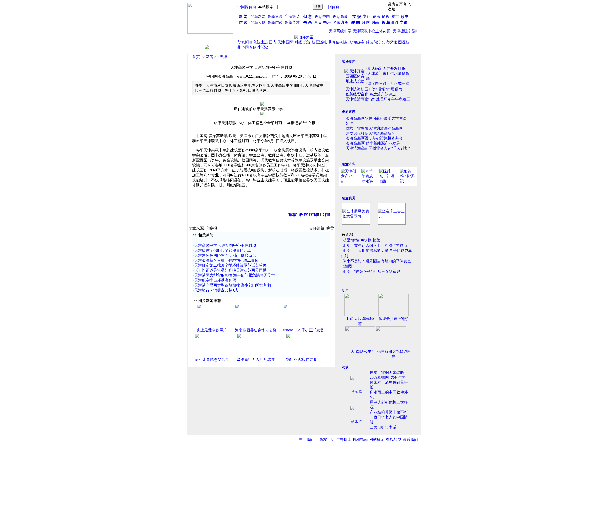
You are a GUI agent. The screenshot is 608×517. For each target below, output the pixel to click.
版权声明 (327, 439)
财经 (298, 42)
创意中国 (322, 16)
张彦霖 (356, 392)
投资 (307, 42)
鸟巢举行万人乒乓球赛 (256, 359)
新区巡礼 (319, 42)
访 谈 (243, 22)
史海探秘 (389, 42)
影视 (386, 16)
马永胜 (356, 421)
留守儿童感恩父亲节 (212, 359)
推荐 (292, 215)
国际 (290, 42)
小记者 (263, 47)
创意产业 (348, 164)
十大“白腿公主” (360, 351)
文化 (366, 16)
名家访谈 (340, 22)
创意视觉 (348, 198)
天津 (281, 42)
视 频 (386, 22)
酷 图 (356, 22)
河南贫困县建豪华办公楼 (256, 330)
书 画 (307, 22)
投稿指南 (360, 439)
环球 (366, 22)
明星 (345, 290)
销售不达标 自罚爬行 (303, 359)
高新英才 (293, 22)
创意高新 (341, 16)
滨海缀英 (292, 16)
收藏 (303, 215)
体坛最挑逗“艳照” (393, 319)
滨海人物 (258, 22)
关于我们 (306, 439)
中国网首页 (246, 7)
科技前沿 (373, 42)
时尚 (375, 22)
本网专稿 (248, 47)
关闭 (325, 215)
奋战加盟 (393, 439)
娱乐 (376, 16)
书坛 (327, 22)
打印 (314, 215)
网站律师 (377, 439)
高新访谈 (275, 22)
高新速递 (275, 16)
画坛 (317, 22)
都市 (395, 16)
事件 (394, 22)
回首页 (333, 7)
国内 (272, 42)
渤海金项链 (337, 42)
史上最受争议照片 (212, 330)
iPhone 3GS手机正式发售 (303, 330)
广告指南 (343, 439)
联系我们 (410, 439)
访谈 (345, 367)
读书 (404, 16)
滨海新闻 (258, 16)
